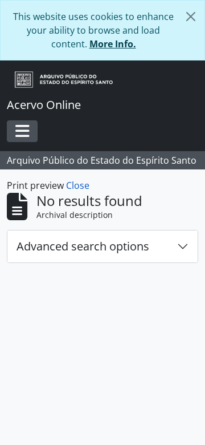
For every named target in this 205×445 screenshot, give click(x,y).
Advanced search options (83, 246)
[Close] (190, 17)
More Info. (112, 44)
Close (77, 185)
